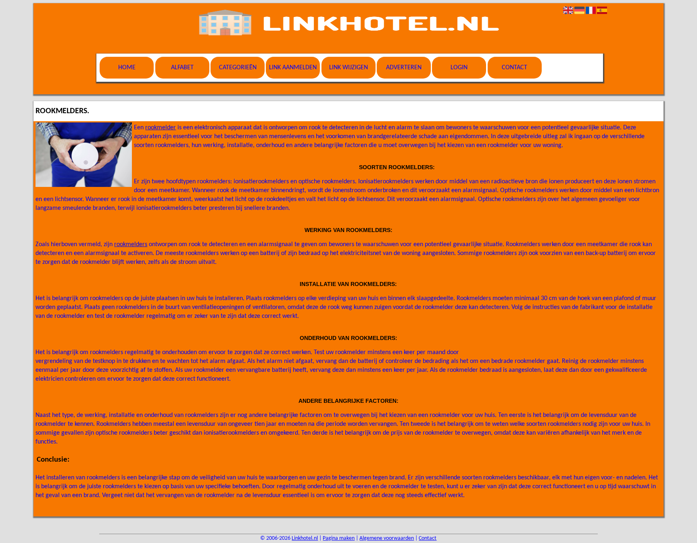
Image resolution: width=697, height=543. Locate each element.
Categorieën (238, 67)
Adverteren (404, 67)
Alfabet (182, 67)
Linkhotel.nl (305, 538)
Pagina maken (339, 538)
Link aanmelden (293, 67)
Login (459, 67)
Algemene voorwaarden (386, 538)
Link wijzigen (348, 67)
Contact (514, 67)
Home (127, 67)
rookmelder (160, 127)
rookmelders (130, 244)
